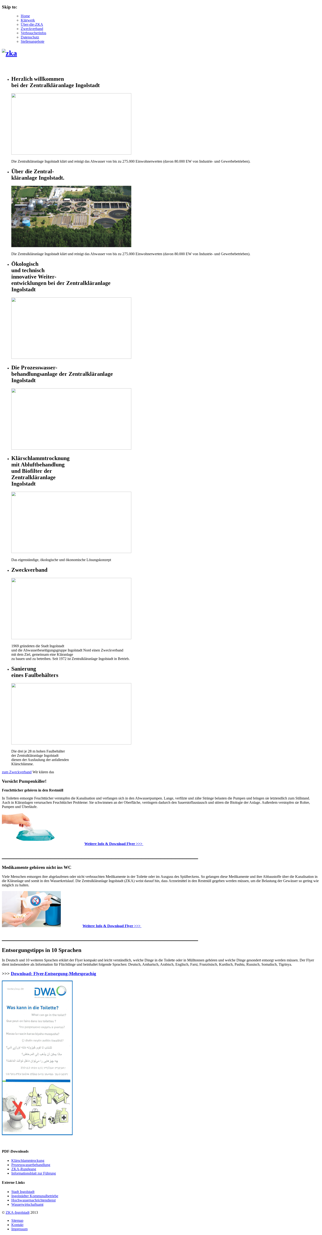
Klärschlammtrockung (27, 1161)
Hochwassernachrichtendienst (33, 1200)
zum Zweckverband (17, 772)
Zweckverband (32, 29)
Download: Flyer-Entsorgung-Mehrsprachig (53, 973)
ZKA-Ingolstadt (17, 1212)
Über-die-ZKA (32, 24)
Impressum (19, 1229)
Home (25, 16)
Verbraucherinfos (33, 33)
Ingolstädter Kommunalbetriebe (34, 1196)
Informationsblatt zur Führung (33, 1173)
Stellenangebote (32, 41)
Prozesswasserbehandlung (30, 1165)
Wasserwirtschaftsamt (27, 1204)
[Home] (9, 53)
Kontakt (17, 1225)
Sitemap (17, 1220)
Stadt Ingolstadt (22, 1192)
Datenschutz (30, 37)
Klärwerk (28, 20)
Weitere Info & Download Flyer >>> (113, 844)
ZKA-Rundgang (23, 1169)
